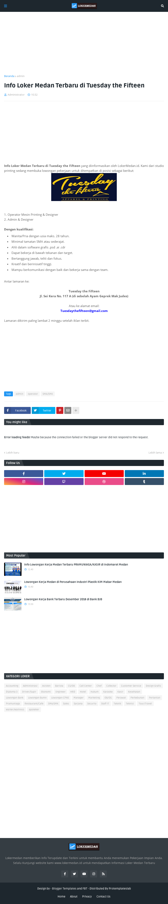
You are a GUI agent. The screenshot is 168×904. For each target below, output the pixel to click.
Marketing (94, 697)
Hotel (83, 691)
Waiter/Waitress (15, 709)
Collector (111, 685)
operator (33, 394)
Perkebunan (137, 697)
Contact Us (103, 896)
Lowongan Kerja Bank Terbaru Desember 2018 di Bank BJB (63, 599)
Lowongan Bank (14, 697)
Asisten (46, 685)
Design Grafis (153, 685)
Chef (99, 685)
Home (61, 896)
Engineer (61, 691)
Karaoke (108, 691)
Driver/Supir (29, 691)
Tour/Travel (145, 703)
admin (21, 76)
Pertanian (154, 697)
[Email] (67, 410)
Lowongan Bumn (37, 697)
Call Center (85, 685)
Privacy (87, 896)
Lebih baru (12, 452)
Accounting (12, 685)
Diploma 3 (11, 691)
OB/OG (108, 697)
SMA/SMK (48, 394)
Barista (59, 685)
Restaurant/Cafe (34, 703)
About (73, 896)
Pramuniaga (13, 703)
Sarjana (78, 703)
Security (91, 703)
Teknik (117, 703)
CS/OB (71, 685)
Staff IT (105, 703)
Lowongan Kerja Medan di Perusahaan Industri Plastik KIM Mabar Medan (73, 582)
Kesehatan (134, 691)
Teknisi (130, 703)
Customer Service (131, 685)
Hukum (95, 691)
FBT (85, 888)
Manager (79, 697)
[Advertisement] (84, 45)
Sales (66, 703)
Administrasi (30, 685)
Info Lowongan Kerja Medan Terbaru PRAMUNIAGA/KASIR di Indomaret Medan (76, 564)
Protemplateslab (120, 888)
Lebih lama (155, 452)
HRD (72, 691)
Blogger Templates (64, 888)
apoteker (34, 709)
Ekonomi (46, 691)
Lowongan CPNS (60, 697)
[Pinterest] (59, 410)
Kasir (120, 691)
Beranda (9, 76)
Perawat (121, 697)
